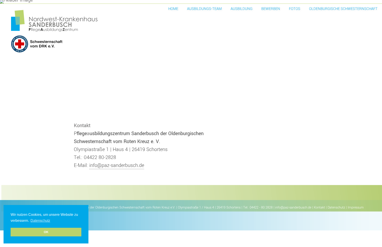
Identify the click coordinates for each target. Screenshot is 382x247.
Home (173, 8)
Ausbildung (241, 8)
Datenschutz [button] (40, 220)
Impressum (356, 207)
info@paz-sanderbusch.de (116, 165)
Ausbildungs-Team (204, 8)
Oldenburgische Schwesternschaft (343, 8)
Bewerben (270, 8)
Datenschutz (336, 207)
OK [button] (46, 232)
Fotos (294, 8)
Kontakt (319, 207)
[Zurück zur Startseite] (77, 31)
